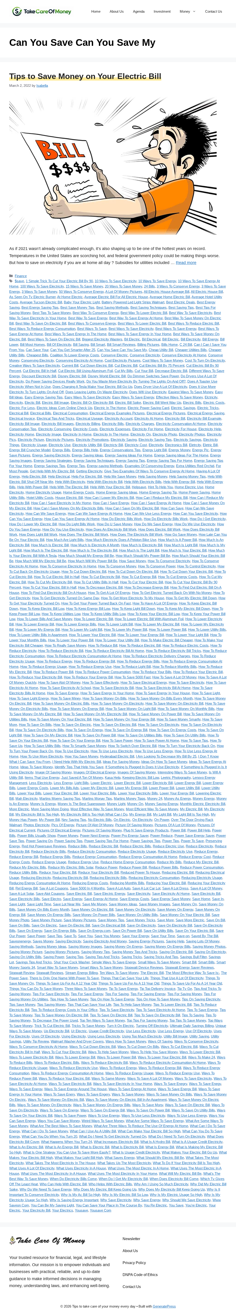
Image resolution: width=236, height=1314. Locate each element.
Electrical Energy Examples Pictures (117, 413)
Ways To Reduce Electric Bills (56, 1062)
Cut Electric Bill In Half (39, 371)
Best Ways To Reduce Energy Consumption (42, 329)
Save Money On (184, 904)
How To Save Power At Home (156, 740)
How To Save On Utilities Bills (140, 735)
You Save (176, 1205)
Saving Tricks (131, 957)
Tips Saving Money (51, 1004)
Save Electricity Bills (24, 899)
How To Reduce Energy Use (90, 667)
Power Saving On (39, 841)
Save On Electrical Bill (108, 925)
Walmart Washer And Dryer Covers (77, 1041)
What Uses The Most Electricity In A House (53, 1173)
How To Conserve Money (117, 566)
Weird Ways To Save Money (103, 1121)
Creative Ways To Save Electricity (34, 365)
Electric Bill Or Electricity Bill (92, 402)
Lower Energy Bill (187, 783)
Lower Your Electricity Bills (138, 793)
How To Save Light (206, 693)
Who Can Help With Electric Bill (63, 1184)
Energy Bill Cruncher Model (29, 450)
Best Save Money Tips (77, 307)
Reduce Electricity (199, 846)
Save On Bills (19, 925)
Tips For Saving (117, 994)
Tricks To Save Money (88, 1026)
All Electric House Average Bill (166, 292)
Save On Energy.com (94, 931)
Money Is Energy (43, 804)
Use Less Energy (171, 1031)
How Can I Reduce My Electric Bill (162, 498)
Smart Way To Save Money (57, 967)
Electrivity (156, 445)
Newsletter (131, 1239)
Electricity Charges (140, 424)
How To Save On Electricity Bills (39, 730)
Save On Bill (215, 920)
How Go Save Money (181, 534)
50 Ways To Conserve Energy (81, 292)
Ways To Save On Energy (59, 1110)
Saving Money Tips (95, 952)
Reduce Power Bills (163, 867)
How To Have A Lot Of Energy (155, 603)
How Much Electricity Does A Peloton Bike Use (121, 540)
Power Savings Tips (145, 841)
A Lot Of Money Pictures (123, 292)
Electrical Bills (40, 413)
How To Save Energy (63, 693)
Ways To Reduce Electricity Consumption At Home (168, 1062)
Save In (218, 899)
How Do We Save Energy (153, 524)
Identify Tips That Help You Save (79, 767)
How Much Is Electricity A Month (95, 545)
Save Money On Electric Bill (92, 909)
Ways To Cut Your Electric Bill (64, 1052)
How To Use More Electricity (41, 756)
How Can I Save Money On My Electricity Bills (68, 508)
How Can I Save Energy (111, 503)
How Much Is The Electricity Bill (93, 550)
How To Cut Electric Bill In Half (57, 577)
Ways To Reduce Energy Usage (129, 1073)
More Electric (19, 809)
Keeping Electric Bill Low (140, 777)
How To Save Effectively (100, 682)
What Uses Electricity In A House (81, 1168)
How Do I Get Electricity (208, 519)
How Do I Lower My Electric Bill (33, 524)
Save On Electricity (141, 925)
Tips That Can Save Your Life (89, 1004)
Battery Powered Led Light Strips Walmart (133, 302)
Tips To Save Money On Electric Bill (61, 1015)
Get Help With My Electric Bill (52, 471)
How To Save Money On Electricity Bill (174, 703)
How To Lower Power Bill (167, 629)
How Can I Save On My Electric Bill (132, 508)
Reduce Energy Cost (195, 857)
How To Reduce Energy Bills (138, 661)
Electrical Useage (89, 418)
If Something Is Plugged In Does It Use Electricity (142, 767)
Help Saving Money (152, 476)
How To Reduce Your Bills (152, 672)
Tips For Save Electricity (50, 994)
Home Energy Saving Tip (158, 492)
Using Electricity (74, 1036)
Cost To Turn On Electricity (205, 360)
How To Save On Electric (72, 725)
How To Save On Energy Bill (126, 730)
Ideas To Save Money (36, 767)
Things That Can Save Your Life (124, 978)
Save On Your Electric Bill (194, 931)
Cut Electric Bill (126, 365)
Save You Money (107, 936)
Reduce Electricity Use (175, 851)
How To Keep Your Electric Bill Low (153, 614)
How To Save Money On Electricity (117, 703)
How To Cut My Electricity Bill (50, 582)
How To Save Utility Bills (42, 746)
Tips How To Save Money (69, 999)
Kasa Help (113, 777)
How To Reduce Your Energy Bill (88, 677)
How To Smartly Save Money (84, 746)
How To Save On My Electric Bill (48, 735)
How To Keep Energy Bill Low (88, 608)
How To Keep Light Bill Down (133, 608)
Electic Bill (32, 402)
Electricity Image (48, 434)
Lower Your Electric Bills (98, 793)
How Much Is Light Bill (181, 545)
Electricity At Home (148, 418)
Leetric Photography (176, 777)
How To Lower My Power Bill (125, 629)
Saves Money (43, 941)
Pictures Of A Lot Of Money (175, 825)
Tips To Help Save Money (132, 1004)
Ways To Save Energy (25, 1089)
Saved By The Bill (204, 936)
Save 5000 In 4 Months (87, 888)
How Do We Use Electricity (194, 524)
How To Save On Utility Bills (185, 735)
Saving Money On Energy (123, 946)
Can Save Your (37, 350)
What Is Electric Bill (94, 1147)
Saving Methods (21, 946)
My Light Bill (162, 814)
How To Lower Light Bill (115, 624)
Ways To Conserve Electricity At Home (38, 1047)
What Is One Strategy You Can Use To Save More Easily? (66, 1152)
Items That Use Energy (42, 777)
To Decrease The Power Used (55, 1020)
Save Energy (72, 899)
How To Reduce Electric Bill (140, 645)
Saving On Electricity (210, 952)
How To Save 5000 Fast (132, 677)
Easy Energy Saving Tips (44, 397)
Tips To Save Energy (202, 1010)
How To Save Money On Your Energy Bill (124, 719)
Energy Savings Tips (49, 466)
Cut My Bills (124, 371)
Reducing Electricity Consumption (154, 878)
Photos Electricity (37, 825)
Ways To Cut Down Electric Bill (92, 1047)
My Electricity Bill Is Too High (37, 814)
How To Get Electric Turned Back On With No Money (172, 593)
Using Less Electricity (104, 1036)
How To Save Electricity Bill (113, 688)
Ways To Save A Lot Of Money (150, 1078)
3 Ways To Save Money (39, 292)
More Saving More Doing (50, 809)
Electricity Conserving (54, 429)
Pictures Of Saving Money (102, 830)
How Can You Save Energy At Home (72, 519)
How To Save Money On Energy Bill (77, 709)
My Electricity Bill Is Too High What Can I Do (94, 814)
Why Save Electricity (115, 1200)
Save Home (201, 899)
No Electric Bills (100, 820)
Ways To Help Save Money (108, 1052)
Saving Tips (74, 957)
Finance (21, 276)
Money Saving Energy (161, 804)
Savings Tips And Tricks (34, 962)
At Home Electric (70, 297)
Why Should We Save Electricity (186, 1200)
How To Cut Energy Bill (139, 577)
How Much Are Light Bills (65, 540)
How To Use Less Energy (154, 751)
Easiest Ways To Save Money (190, 392)
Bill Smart (98, 344)
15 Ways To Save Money (84, 286)
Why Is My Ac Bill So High (80, 1195)
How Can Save (172, 508)
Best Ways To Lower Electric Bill (142, 323)
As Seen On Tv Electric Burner (32, 297)
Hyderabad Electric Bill (117, 756)
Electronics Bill (176, 445)
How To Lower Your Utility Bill (117, 640)
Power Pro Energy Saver (129, 835)
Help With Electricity (70, 482)
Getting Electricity (89, 471)
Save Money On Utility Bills (137, 915)
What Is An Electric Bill (26, 1147)
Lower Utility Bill (188, 788)
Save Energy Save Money (170, 899)
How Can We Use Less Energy (147, 513)
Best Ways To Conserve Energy (92, 323)
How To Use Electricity (72, 751)
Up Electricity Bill (56, 1031)
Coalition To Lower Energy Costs (74, 355)
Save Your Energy (135, 936)
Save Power (36, 936)
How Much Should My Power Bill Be (143, 556)
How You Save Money (81, 756)
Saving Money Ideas (50, 946)
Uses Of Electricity (46, 1036)
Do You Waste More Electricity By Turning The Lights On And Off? (136, 381)
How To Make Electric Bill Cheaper (167, 640)
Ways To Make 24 (201, 1057)
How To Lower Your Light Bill (187, 635)
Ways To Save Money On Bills (169, 1094)
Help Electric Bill (34, 476)
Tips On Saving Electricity (201, 999)
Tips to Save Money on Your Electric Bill (85, 76)
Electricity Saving (124, 440)
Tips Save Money (22, 1004)
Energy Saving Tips (130, 460)
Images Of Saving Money (137, 772)
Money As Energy (177, 798)
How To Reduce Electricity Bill (60, 651)
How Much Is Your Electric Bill (183, 550)
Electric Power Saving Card (148, 408)
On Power (161, 820)
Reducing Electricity (36, 878)
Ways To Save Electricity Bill (70, 1084)
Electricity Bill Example (204, 418)
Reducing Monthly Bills (127, 883)
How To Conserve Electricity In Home (68, 566)
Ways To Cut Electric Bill (179, 1047)
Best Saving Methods (112, 307)
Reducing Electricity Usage (201, 878)
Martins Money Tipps (129, 798)
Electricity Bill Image (24, 424)
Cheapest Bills (37, 355)
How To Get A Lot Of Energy (109, 593)
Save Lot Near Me (66, 904)
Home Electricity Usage (43, 492)
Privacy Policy (134, 1263)
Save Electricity (138, 893)
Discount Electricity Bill (39, 376)
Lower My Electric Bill (97, 788)
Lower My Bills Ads (64, 788)
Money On (135, 804)
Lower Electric (101, 783)
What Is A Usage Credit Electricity (197, 1142)
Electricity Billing (88, 424)
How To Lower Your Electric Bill (92, 635)
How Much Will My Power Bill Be (92, 561)
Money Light (116, 804)
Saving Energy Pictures (146, 941)
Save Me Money (94, 904)
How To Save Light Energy (29, 698)
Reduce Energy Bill (23, 857)
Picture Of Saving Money (134, 825)
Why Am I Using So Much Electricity (161, 1184)
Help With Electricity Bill (104, 482)
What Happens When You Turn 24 (66, 1142)
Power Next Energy (94, 835)
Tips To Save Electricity (116, 1010)
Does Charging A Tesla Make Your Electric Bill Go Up (92, 387)
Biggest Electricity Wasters (102, 339)
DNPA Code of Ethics (140, 1275)
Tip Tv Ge (184, 989)
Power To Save (192, 841)
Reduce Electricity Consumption (92, 851)
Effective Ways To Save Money (179, 397)
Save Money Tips (111, 920)
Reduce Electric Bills (135, 846)
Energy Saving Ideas (87, 455)
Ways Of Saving (160, 1041)
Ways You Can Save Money (59, 1121)
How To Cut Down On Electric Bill (133, 571)
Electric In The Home (110, 408)
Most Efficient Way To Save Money (152, 809)
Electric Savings (183, 408)
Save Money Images (154, 904)
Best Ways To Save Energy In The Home (75, 334)
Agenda (139, 11)
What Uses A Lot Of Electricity (31, 1168)
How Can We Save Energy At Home (95, 513)
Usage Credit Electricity (106, 1031)
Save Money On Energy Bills (49, 915)
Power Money (67, 835)
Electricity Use (60, 445)
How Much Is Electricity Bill (141, 545)
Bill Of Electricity (59, 344)
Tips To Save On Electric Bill (111, 1015)
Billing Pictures (148, 344)
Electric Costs (213, 402)
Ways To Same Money (108, 1078)
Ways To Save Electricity (193, 1078)
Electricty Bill (113, 445)
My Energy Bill (140, 814)
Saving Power (53, 957)
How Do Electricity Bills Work (166, 519)
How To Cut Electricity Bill (100, 577)
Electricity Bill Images (57, 424)
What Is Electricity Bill (127, 1147)
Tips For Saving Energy (147, 994)
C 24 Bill (186, 344)
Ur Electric (79, 1031)
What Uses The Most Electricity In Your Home (122, 1173)
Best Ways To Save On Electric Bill (54, 339)
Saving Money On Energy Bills (168, 946)
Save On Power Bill (127, 931)
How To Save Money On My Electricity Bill (95, 714)
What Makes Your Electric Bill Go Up (189, 1152)
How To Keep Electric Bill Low (42, 608)
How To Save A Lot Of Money (174, 677)
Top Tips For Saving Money (147, 1020)
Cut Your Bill (144, 371)
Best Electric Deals (180, 302)
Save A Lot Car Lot (146, 888)
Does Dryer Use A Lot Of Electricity (160, 387)
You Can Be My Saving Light (52, 1205)
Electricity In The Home (111, 434)
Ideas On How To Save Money (164, 762)
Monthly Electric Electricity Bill (202, 804)
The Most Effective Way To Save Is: (192, 973)
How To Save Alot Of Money (59, 682)
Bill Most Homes (32, 344)
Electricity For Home (147, 429)
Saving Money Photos (209, 946)
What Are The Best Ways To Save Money (61, 1126)
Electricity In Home (77, 434)
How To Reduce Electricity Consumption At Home (84, 656)
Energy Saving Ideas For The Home (181, 455)
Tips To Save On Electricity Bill (157, 1015)
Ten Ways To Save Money (119, 973)
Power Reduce (161, 835)
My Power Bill (49, 820)
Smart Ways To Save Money (101, 967)
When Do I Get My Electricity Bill (123, 1179)
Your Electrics (62, 1210)
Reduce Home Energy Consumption (127, 862)
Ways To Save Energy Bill (177, 1089)
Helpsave (139, 487)
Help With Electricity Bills (143, 482)
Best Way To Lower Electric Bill (144, 313)
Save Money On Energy (175, 909)
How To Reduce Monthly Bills (175, 667)
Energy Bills (61, 450)
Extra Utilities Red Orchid (195, 466)
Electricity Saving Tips (155, 440)
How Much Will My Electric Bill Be (40, 561)
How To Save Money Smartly (179, 719)
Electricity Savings (187, 440)
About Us (117, 11)
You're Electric (196, 1205)
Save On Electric (44, 925)
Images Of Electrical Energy (95, 772)
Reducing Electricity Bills (108, 878)
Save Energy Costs (134, 899)
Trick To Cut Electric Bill (52, 1026)
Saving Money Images (85, 946)
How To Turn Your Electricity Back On (186, 746)
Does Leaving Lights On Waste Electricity (96, 392)
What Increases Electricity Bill (116, 1142)
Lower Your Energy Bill (177, 793)
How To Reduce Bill (102, 645)
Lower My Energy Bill (131, 788)
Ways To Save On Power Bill (148, 1110)
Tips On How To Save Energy (112, 999)
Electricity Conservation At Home (181, 424)
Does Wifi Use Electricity (147, 392)
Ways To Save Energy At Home (132, 1089)
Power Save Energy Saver (194, 835)
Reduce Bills (77, 846)
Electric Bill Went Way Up (162, 402)
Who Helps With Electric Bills (110, 1184)
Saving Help (175, 941)
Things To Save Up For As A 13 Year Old (128, 983)
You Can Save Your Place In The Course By (109, 1205)
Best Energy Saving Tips (40, 307)
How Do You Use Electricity (63, 529)
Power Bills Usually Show (36, 835)
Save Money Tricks (140, 920)
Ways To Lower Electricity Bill (31, 1057)
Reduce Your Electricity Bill (98, 872)
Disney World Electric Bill (107, 376)
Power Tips (170, 841)
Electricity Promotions (92, 440)
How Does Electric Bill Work (159, 529)
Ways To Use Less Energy (187, 1115)
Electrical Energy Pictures (166, 413)
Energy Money (179, 450)
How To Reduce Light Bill (132, 667)
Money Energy (204, 798)
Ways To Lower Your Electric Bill (162, 1057)
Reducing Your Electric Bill (166, 883)
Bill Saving (81, 344)
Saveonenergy (20, 941)
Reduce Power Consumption (201, 867)
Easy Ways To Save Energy (133, 397)
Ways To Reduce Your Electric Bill (64, 1078)
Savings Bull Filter (193, 957)
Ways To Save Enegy (205, 1084)
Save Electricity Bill (206, 893)
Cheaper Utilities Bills (191, 350)
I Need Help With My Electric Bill (76, 762)
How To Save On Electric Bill (114, 725)
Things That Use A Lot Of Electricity (177, 978)
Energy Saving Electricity (51, 455)
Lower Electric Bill (127, 783)
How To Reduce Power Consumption (103, 672)
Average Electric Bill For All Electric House (116, 297)
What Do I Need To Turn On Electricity (176, 1136)
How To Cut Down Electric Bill (84, 571)
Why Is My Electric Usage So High (176, 1195)
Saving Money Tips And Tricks (134, 952)
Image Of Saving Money (53, 772)
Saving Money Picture (25, 952)
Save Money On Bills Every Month (43, 909)
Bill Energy (210, 339)
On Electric (122, 820)
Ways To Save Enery (59, 1094)
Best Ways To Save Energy (175, 329)
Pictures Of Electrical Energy (58, 830)
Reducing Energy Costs (90, 883)
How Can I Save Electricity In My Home (61, 503)
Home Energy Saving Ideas (116, 492)
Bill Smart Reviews (121, 344)
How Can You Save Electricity (195, 513)
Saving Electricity (68, 941)
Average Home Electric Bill (170, 297)
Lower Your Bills (29, 793)
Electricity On (140, 434)
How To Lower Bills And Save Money (44, 619)
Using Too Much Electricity (142, 1036)
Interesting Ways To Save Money (182, 772)
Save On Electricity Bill (175, 925)
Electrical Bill (18, 413)
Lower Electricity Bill (157, 783)
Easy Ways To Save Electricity (87, 397)
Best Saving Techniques (148, 307)
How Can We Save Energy (46, 513)
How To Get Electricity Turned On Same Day (65, 598)
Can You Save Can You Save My (122, 350)
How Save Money (132, 561)
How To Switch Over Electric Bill (132, 746)
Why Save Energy (146, 1200)
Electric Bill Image (55, 402)
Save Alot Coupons (50, 893)
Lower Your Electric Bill (60, 793)
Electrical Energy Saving (205, 413)
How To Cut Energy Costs (177, 577)
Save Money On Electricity (135, 909)
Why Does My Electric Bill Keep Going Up (104, 1189)
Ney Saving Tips (74, 820)
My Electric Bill (191, 809)
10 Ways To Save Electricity (115, 281)
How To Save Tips (194, 740)
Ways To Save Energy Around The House (75, 1089)
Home (95, 11)
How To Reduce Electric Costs (185, 645)
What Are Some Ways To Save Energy (155, 1121)
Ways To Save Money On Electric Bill (56, 1100)
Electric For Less (22, 408)
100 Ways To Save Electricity (42, 286)
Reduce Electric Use (168, 846)
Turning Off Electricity (152, 1026)
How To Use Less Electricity (112, 751)
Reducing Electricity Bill (70, 878)
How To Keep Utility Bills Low (104, 614)
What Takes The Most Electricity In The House (60, 1163)
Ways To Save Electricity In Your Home (122, 1084)
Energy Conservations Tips (120, 450)
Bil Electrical (151, 339)
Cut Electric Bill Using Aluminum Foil (85, 371)
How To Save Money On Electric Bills (61, 703)
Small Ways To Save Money (159, 962)
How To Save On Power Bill (95, 735)
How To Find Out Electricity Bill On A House (53, 593)
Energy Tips (76, 466)
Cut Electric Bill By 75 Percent (161, 365)
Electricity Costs (85, 429)
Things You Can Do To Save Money (36, 989)
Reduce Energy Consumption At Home (148, 857)
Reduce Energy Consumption (94, 857)
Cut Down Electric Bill (96, 365)
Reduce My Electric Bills (27, 867)
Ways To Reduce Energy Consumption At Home (67, 1073)
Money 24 (154, 798)
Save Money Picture (46, 920)
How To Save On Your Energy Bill (75, 740)
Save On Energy (29, 931)
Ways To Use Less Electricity (143, 1115)
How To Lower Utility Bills (207, 629)
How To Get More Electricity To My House (132, 598)
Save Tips (54, 936)
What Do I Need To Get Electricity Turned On (112, 1136)
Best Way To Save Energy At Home (136, 318)
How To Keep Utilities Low (61, 614)
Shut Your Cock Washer (72, 962)
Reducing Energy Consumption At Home (39, 883)
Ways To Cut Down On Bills (138, 1047)
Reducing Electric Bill (178, 872)
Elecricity (16, 402)
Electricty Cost (136, 445)
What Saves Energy (120, 1158)
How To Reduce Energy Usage (43, 667)
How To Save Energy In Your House (163, 693)
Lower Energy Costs (32, 788)
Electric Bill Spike (128, 402)
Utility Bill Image (176, 1036)
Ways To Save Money (128, 1094)
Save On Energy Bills (60, 931)
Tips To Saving (193, 1015)
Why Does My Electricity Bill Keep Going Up (171, 1189)
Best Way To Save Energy (87, 318)
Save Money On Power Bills (94, 915)
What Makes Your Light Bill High (79, 1158)
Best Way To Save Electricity (190, 313)
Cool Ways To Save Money (162, 360)
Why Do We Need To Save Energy (45, 1189)
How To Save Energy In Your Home (107, 693)
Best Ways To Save (92, 329)
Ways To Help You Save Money (154, 1052)
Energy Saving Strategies (53, 460)
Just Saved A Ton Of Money (82, 777)
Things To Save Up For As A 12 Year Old (66, 983)
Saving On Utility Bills (25, 957)
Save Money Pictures (80, 920)
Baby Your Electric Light (82, 302)
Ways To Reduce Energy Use (177, 1073)
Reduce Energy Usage (49, 862)
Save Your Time (163, 936)
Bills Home (169, 344)
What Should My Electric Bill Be (160, 1158)
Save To (70, 936)
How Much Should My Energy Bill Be (86, 556)
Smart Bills (206, 962)
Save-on (183, 936)
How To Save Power (117, 740)
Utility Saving (199, 1036)
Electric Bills (192, 402)
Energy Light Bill (154, 450)
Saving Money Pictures (61, 952)
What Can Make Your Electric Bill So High (149, 1131)
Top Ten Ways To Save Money (102, 1020)
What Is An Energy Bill (61, 1147)
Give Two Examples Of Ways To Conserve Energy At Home (149, 471)
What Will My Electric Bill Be (180, 1173)
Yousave (81, 1210)
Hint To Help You (160, 487)
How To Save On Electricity (158, 725)
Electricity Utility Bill (87, 445)
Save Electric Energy (109, 893)
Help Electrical (59, 476)
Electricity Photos (192, 434)
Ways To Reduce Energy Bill (160, 1068)
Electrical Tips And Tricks (55, 418)
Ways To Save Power (70, 1115)
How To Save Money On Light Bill (131, 709)
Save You (85, 936)
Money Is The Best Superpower (81, 804)
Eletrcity (195, 445)
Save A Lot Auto (118, 888)
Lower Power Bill (161, 788)
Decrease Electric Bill (171, 371)
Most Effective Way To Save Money (97, 809)
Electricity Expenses (115, 429)
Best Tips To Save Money (51, 313)
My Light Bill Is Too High (191, 814)
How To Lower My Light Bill (82, 629)
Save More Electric (190, 920)
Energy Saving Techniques (94, 460)
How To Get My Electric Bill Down (191, 598)
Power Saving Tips (68, 841)
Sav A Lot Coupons (53, 888)
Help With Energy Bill (179, 482)
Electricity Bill (175, 418)
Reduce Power (106, 867)
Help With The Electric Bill (69, 487)
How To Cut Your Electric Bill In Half (49, 587)
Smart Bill (189, 962)
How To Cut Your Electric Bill (141, 582)
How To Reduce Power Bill (53, 672)
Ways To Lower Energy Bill (75, 1057)
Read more (186, 262)
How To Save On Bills (35, 725)
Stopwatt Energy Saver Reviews (189, 967)
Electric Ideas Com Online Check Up (64, 408)
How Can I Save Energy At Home (156, 503)
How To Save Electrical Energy (144, 682)
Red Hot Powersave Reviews (44, 846)
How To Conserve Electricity (169, 561)
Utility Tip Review (36, 1041)
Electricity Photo (165, 434)
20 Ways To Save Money (123, 286)
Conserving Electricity (37, 360)
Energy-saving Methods (105, 466)
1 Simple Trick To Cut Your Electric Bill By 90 (59, 281)
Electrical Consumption (70, 413)
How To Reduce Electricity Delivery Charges (156, 656)
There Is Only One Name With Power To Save (64, 978)
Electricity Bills (113, 424)
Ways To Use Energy (104, 1115)
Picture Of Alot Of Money (94, 825)
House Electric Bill (69, 498)
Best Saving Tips (181, 307)
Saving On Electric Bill (176, 952)
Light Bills (81, 783)
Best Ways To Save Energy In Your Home (139, 334)
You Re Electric (155, 1205)
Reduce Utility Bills (23, 872)
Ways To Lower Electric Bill (200, 1052)
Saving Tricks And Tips (161, 957)
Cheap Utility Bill (161, 350)
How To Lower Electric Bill (93, 619)
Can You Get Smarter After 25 (72, 350)
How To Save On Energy (84, 730)
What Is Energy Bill (159, 1147)
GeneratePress (164, 1306)
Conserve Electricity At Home (184, 355)
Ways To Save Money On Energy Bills (101, 1105)
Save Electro (51, 899)
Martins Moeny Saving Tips (59, 798)
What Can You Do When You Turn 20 (49, 1136)
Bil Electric (132, 339)
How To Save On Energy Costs (172, 730)
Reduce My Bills (169, 862)
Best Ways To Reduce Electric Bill (193, 323)
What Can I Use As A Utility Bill (93, 1131)
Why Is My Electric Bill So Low (125, 1195)
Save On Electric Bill (74, 925)
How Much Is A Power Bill (177, 540)
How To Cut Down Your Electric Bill (186, 571)
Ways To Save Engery (93, 1094)
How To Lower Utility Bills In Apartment (38, 635)
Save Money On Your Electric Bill (185, 915)
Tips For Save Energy (87, 994)
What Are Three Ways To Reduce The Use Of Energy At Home (141, 1126)
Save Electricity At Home (171, 893)
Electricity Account (119, 418)
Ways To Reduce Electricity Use (73, 1068)
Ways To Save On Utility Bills (193, 1110)
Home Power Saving (194, 492)
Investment (162, 11)
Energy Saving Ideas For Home (128, 455)
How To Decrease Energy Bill (146, 587)
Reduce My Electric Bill (200, 862)
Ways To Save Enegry (170, 1084)
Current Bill (70, 365)
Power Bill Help (198, 830)
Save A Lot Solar (21, 893)
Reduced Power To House (140, 872)
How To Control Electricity (196, 566)
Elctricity (211, 397)
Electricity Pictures (60, 440)
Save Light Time (39, 904)
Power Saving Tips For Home (106, 841)
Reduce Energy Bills (55, 857)
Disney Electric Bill (72, 376)
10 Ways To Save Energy (157, 281)
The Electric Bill (152, 973)
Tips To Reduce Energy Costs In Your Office (64, 1010)
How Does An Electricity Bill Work (111, 529)
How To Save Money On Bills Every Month (160, 698)
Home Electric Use (189, 487)
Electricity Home (21, 434)
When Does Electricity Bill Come (174, 1179)
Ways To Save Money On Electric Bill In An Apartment (126, 1100)
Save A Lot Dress (175, 888)
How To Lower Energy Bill (34, 624)
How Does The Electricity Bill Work (136, 534)
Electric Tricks (208, 408)
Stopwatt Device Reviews (143, 967)
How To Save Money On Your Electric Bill (60, 719)
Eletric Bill (210, 445)
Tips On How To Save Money (158, 999)
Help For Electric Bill (86, 476)
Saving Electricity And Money (105, 941)
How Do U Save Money (114, 524)
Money (185, 11)
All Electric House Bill (207, 292)
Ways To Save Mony (147, 1105)
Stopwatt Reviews (49, 973)
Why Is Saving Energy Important (74, 1200)
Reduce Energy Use (83, 862)
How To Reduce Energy (54, 661)
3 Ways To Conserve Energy (178, 286)
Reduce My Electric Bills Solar (70, 867)
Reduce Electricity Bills (48, 851)
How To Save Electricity (186, 682)
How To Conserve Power (156, 566)
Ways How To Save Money (126, 1041)
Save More (165, 920)
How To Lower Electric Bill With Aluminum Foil (149, 619)
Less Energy (63, 783)
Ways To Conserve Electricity (196, 1041)
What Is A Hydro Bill (155, 1142)
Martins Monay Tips (97, 798)
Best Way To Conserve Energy (96, 313)
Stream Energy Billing (81, 973)
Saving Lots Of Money (202, 941)
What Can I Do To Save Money (45, 1131)
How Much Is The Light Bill (139, 550)
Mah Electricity (26, 798)
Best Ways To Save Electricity (131, 329)
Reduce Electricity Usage (137, 851)
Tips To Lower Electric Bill (172, 1004)
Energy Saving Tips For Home (169, 460)
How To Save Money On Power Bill (155, 714)
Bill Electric (170, 339)
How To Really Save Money (65, 645)
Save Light (17, 904)
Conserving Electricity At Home (79, 360)
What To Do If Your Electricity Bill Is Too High (186, 1163)
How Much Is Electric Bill (50, 545)
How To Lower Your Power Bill (70, 640)
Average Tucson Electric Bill (41, 302)
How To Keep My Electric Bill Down (183, 608)
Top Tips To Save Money (187, 1020)
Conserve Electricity (145, 355)
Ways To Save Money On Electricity (44, 1105)
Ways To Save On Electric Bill (187, 1105)
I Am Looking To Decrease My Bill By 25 (166, 756)
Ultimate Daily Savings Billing (192, 1026)
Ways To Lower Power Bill (116, 1057)
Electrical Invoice (22, 418)
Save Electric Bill (79, 893)
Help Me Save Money (120, 476)
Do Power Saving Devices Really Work (55, 381)
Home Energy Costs (78, 492)
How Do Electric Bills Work (121, 519)
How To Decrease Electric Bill (100, 587)
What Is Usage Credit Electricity (136, 1152)
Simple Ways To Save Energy (113, 962)
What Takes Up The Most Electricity (124, 1163)
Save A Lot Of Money (206, 888)
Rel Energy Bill (26, 888)
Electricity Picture (31, 440)
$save (19, 281)
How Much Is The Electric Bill (46, 550)
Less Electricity (40, 783)
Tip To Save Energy (123, 989)
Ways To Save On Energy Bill (102, 1110)
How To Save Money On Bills (105, 698)
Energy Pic (200, 450)
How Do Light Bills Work (77, 524)
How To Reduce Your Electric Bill (198, 672)
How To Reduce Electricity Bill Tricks (173, 651)
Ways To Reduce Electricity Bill (104, 1062)
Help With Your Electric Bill (110, 487)
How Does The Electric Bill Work (83, 534)
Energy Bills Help (85, 450)
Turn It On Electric (120, 1026)
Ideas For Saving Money (121, 762)
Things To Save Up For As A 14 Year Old (191, 983)
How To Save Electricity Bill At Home (163, 688)
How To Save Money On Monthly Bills (186, 709)
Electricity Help (209, 429)
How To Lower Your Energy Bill (141, 635)
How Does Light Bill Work (38, 534)
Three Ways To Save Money (86, 989)
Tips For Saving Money (184, 994)
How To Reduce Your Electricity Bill (35, 677)
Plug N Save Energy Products (146, 830)
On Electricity (142, 820)
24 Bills (149, 286)
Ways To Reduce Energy (118, 1068)
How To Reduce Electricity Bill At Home (114, 651)
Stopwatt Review (21, 973)
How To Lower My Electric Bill (157, 624)
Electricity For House (181, 429)
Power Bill (178, 830)
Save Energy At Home (101, 899)
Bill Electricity (191, 339)
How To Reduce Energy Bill (94, 661)
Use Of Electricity (199, 1031)
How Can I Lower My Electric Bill (109, 498)
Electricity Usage (34, 445)
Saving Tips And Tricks (102, 957)
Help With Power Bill (32, 487)
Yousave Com (100, 1210)
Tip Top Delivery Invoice (157, 989)
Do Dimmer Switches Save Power (153, 376)
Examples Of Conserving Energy (149, 466)
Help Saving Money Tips (187, 476)
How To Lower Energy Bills (76, 624)
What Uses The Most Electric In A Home (138, 1168)
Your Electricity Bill (36, 1210)
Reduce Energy (206, 851)
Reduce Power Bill (133, 867)
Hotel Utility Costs (40, 498)
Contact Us (213, 11)
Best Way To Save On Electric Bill (40, 323)
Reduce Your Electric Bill (57, 872)
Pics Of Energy (62, 825)
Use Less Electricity (141, 1031)
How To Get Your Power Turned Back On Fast (96, 603)
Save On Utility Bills (158, 931)
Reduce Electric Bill (103, 846)
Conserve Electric (114, 355)
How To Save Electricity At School (65, 688)
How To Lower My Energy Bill (37, 629)
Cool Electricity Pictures (123, 360)
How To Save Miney (66, 698)
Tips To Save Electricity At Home (160, 1010)
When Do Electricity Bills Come (73, 1179)
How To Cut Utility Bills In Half (96, 582)
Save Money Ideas (123, 904)
